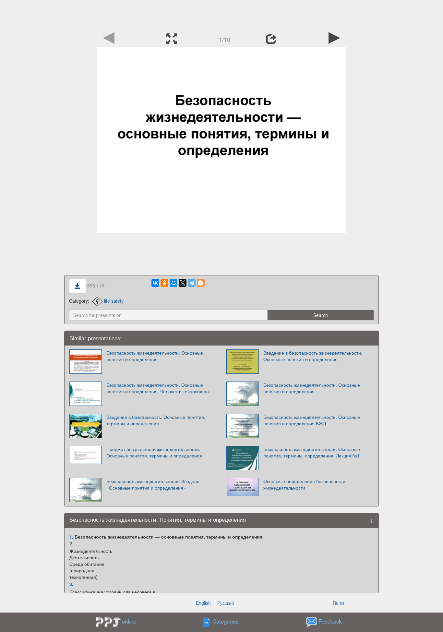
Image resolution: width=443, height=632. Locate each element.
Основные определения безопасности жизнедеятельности (304, 484)
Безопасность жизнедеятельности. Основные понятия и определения (154, 355)
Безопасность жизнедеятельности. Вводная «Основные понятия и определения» (152, 484)
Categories (225, 622)
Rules (338, 603)
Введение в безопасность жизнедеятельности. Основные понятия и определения (312, 355)
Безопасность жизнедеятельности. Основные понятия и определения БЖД (311, 420)
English (203, 603)
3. (71, 584)
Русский (225, 603)
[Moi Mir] (173, 283)
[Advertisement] (221, 14)
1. (71, 536)
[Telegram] (192, 283)
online (129, 621)
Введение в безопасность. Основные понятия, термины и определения (155, 420)
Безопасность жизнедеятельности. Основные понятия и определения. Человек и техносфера (157, 388)
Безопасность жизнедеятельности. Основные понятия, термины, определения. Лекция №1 (311, 452)
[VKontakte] (155, 283)
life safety (114, 301)
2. (71, 543)
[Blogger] (201, 283)
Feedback (329, 622)
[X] (182, 283)
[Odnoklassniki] (164, 283)
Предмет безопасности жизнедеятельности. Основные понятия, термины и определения (154, 452)
